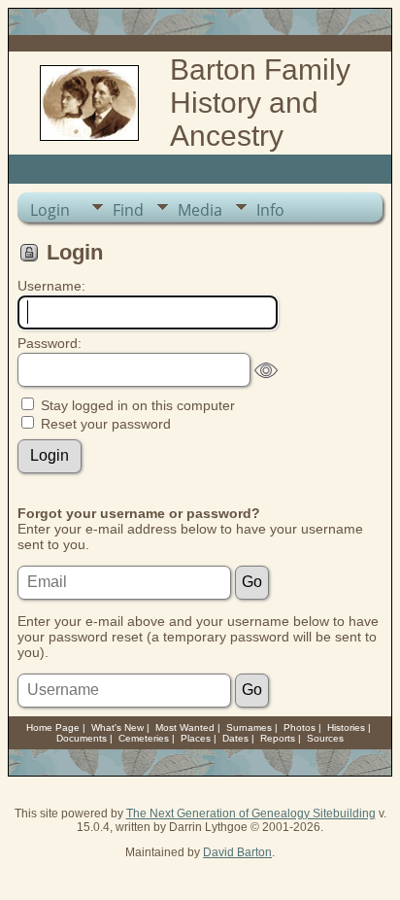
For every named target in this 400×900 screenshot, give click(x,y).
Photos (299, 727)
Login (50, 210)
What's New (117, 727)
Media (200, 210)
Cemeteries (143, 738)
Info (270, 210)
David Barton (237, 852)
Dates (235, 738)
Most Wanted (185, 727)
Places (196, 738)
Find (128, 210)
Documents (81, 738)
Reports (277, 738)
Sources (325, 738)
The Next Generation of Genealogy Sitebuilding (251, 813)
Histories (346, 727)
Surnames (249, 727)
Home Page (53, 727)
